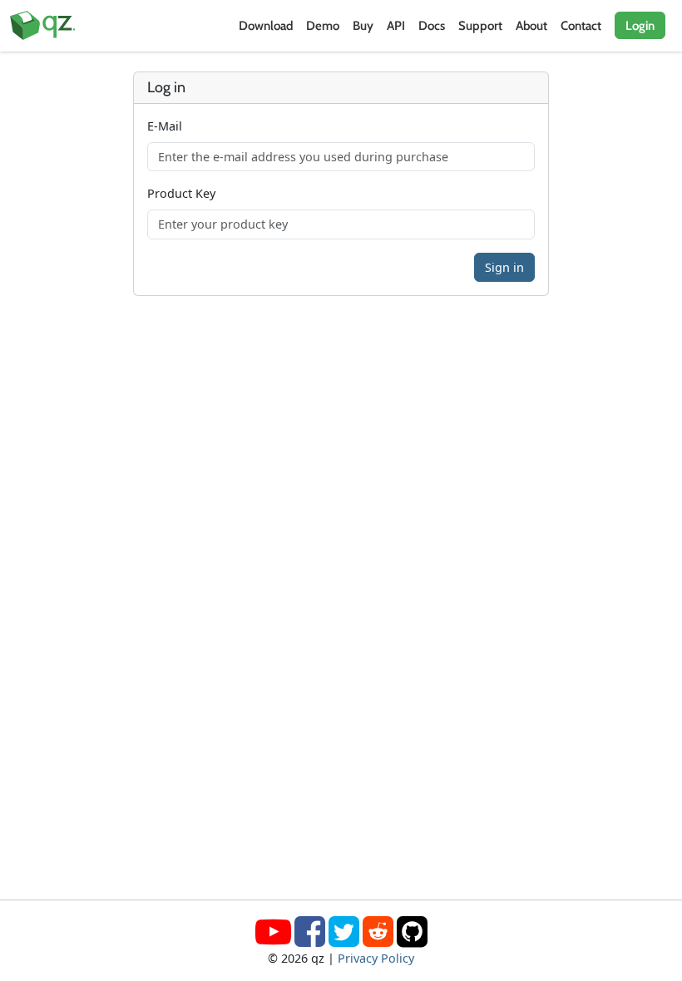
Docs (431, 25)
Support (480, 25)
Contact (581, 25)
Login (640, 25)
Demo (322, 25)
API (396, 25)
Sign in (504, 267)
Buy (363, 25)
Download (266, 25)
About (531, 25)
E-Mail (164, 126)
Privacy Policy (376, 958)
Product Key (181, 193)
